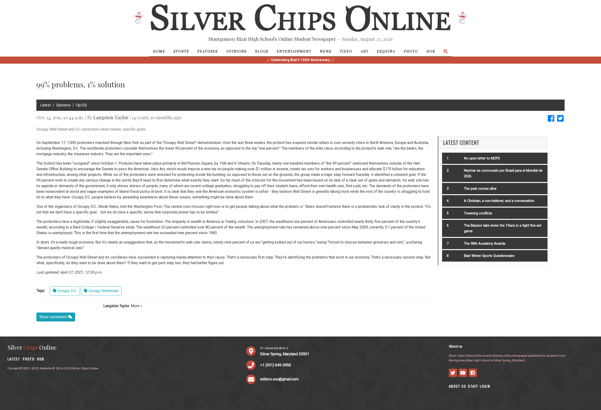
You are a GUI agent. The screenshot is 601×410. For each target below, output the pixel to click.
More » (136, 306)
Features (207, 51)
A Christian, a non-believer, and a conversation (499, 201)
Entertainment (294, 51)
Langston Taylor (110, 117)
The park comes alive (480, 189)
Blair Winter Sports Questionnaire (489, 256)
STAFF (473, 386)
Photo (411, 51)
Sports (181, 51)
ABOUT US (457, 386)
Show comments (53, 317)
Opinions (236, 51)
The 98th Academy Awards (484, 244)
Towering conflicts (478, 213)
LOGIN (485, 386)
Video (346, 51)
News (325, 51)
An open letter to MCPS (482, 158)
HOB (431, 51)
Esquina (386, 51)
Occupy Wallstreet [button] (103, 291)
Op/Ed (81, 105)
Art (365, 51)
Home (159, 51)
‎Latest (45, 105)
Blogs (261, 51)
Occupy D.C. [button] (67, 291)
